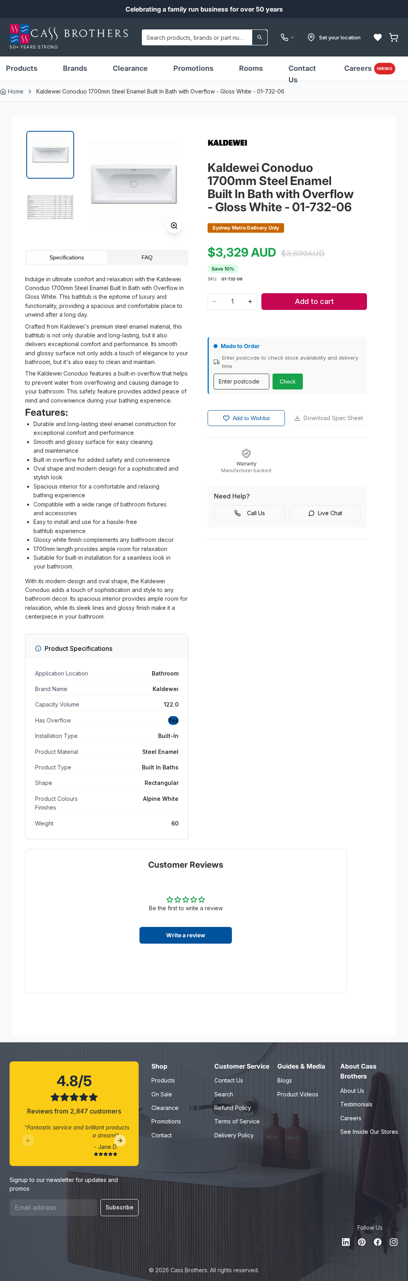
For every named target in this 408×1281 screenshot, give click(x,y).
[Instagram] (393, 1242)
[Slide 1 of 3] (50, 155)
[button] (377, 37)
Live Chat (330, 513)
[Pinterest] (362, 1242)
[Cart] (393, 37)
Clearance (130, 68)
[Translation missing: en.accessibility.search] (259, 37)
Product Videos (297, 1094)
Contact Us (302, 74)
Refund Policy (232, 1107)
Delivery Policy (234, 1135)
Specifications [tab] (66, 257)
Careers (368, 68)
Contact (161, 1135)
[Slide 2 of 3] (50, 207)
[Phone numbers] (287, 37)
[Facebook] (377, 1242)
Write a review (185, 935)
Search (223, 1094)
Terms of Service (237, 1121)
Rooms (251, 68)
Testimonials (356, 1104)
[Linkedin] (346, 1242)
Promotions (193, 68)
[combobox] (205, 37)
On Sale (161, 1094)
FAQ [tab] (147, 257)
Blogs (284, 1080)
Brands (75, 68)
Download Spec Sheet (333, 418)
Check (288, 381)
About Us (352, 1090)
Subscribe (119, 1207)
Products (21, 68)
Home (16, 91)
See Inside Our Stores (369, 1131)
